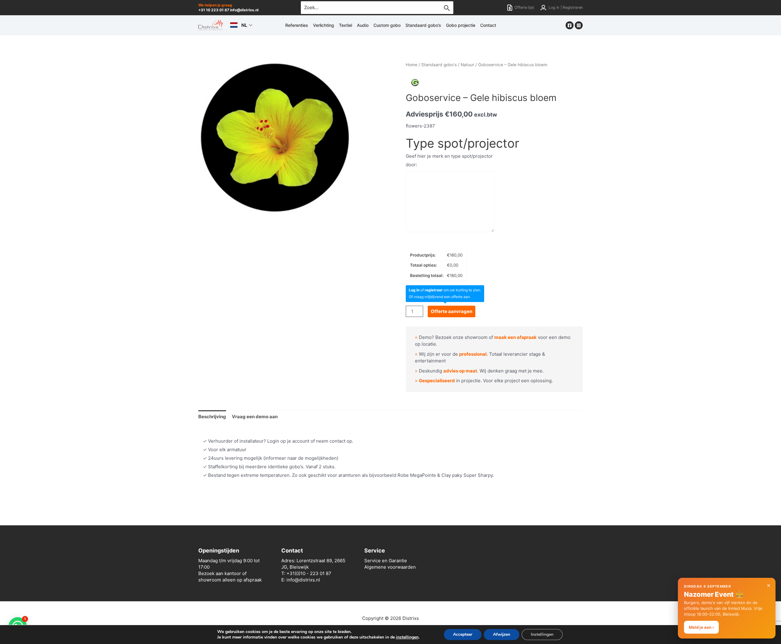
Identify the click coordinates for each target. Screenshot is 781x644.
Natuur (467, 64)
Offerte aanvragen (451, 311)
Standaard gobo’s (423, 25)
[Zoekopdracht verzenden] (447, 8)
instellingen (407, 637)
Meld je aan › (701, 627)
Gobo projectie (460, 25)
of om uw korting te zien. (445, 290)
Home (411, 64)
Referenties (296, 25)
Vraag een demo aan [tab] (255, 416)
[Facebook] (570, 25)
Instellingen (542, 634)
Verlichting (323, 25)
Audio (363, 25)
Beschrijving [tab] (212, 416)
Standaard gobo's (439, 64)
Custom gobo (387, 25)
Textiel (345, 25)
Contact (488, 25)
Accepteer (462, 634)
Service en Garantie (385, 560)
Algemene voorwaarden (390, 567)
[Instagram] (579, 25)
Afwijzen (501, 634)
